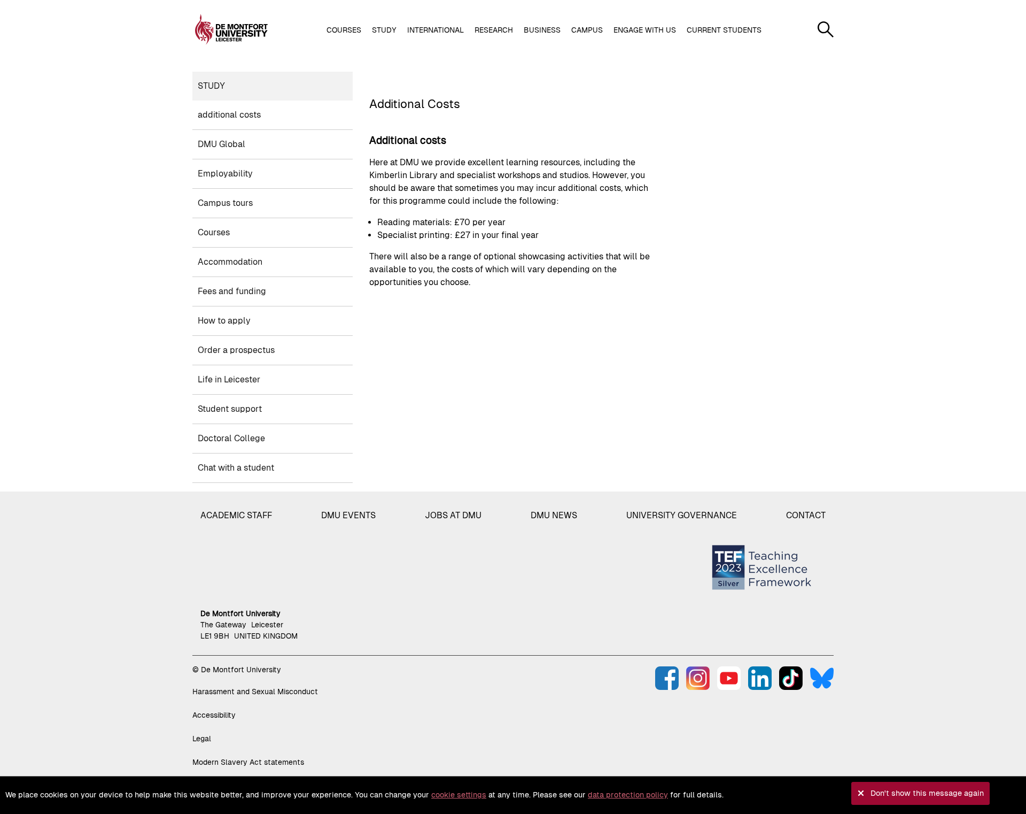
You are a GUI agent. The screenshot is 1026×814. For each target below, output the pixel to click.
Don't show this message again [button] (927, 793)
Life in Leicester (229, 379)
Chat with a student (236, 468)
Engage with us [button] (644, 30)
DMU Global (221, 144)
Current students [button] (724, 30)
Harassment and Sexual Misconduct (255, 691)
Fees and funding (232, 291)
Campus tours (225, 203)
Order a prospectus (236, 350)
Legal (201, 738)
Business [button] (542, 30)
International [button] (435, 30)
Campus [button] (587, 30)
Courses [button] (344, 30)
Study (211, 86)
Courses (214, 232)
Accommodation (230, 262)
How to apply (224, 321)
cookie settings (458, 794)
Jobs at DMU (453, 515)
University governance (681, 515)
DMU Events (348, 515)
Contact (806, 515)
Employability (225, 173)
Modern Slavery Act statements (248, 762)
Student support (230, 409)
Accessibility (214, 715)
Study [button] (384, 30)
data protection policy (628, 794)
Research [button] (494, 30)
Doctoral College (231, 438)
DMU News (554, 515)
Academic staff (236, 515)
